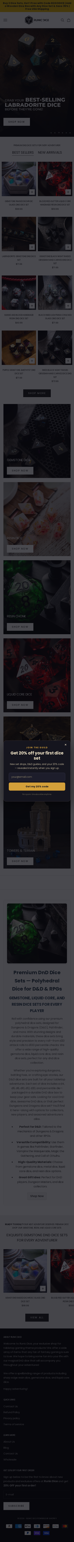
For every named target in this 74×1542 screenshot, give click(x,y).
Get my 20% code (37, 786)
